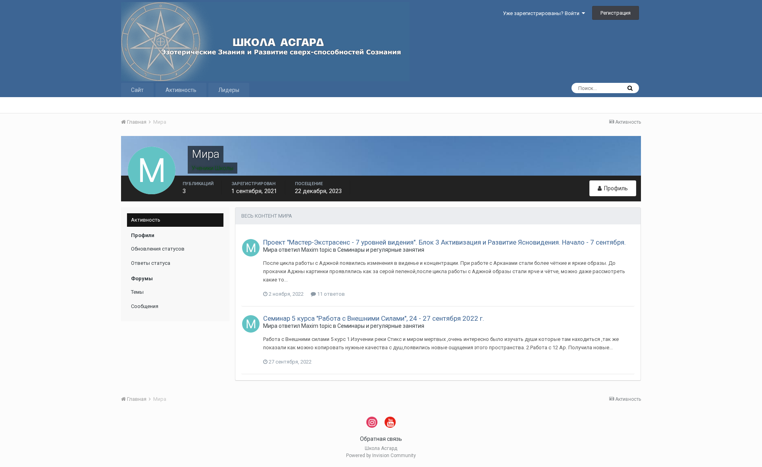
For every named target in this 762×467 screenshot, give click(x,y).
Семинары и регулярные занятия (380, 250)
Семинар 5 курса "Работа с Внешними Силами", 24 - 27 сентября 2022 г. (373, 318)
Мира (270, 250)
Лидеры (228, 90)
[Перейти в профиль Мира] (251, 247)
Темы (137, 292)
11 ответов (330, 294)
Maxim (309, 250)
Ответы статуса (150, 263)
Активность (180, 90)
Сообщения (144, 306)
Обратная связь (381, 439)
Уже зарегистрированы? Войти (542, 13)
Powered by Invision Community (381, 455)
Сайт (137, 90)
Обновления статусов (158, 249)
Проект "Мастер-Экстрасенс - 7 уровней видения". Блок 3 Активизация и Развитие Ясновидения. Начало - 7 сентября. (444, 242)
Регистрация (615, 13)
